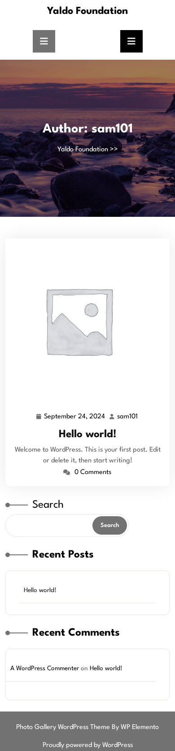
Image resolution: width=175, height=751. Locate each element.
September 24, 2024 (75, 418)
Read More (83, 320)
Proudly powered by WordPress (88, 745)
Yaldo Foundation (87, 11)
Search (48, 505)
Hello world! (88, 434)
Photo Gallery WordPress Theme (64, 727)
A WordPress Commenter (44, 668)
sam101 (128, 417)
